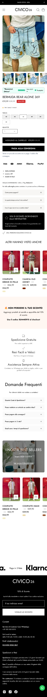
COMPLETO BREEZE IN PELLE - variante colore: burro (4, 291)
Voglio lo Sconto (23, 612)
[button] (37, 10)
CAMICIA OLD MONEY (29, 280)
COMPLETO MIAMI (31, 506)
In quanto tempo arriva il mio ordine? (16, 200)
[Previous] (3, 2)
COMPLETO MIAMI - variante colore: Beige (44, 288)
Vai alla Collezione (23, 463)
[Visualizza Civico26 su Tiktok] (10, 692)
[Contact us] (42, 688)
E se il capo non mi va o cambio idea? (16, 208)
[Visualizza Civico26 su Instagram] (4, 692)
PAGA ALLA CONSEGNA (23, 148)
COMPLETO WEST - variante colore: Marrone (44, 515)
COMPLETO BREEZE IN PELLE (10, 280)
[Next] (44, 2)
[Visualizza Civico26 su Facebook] (16, 692)
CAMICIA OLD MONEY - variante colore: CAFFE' (24, 288)
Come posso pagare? (11, 192)
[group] (23, 2)
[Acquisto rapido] (16, 270)
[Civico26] (23, 10)
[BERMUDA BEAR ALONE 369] (8, 78)
